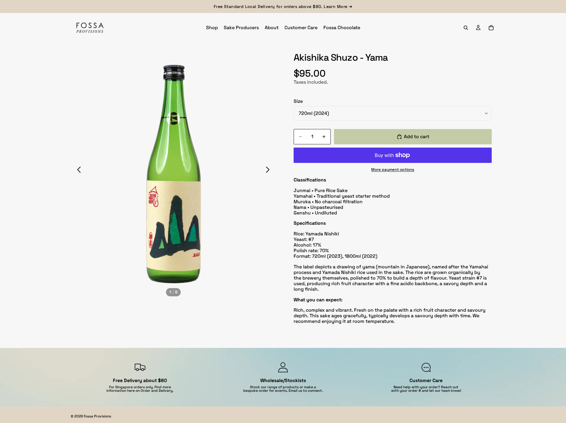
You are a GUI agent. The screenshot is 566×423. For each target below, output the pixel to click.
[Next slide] (269, 170)
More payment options (392, 169)
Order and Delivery (156, 390)
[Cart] (491, 27)
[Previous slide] (77, 170)
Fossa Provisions (97, 416)
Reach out (449, 387)
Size (298, 101)
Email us (295, 390)
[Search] (465, 27)
